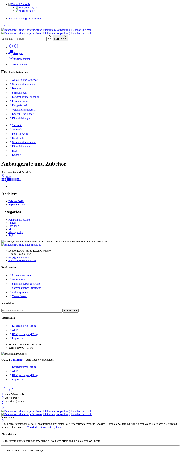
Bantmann (17, 359)
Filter (8, 176)
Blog (14, 150)
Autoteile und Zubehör (24, 79)
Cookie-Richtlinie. (37, 427)
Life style (13, 225)
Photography (15, 232)
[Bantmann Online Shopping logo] (21, 244)
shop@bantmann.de (19, 257)
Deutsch (25, 4)
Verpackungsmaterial (23, 109)
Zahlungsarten (20, 292)
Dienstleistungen (21, 118)
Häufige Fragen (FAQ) (25, 334)
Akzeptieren (55, 427)
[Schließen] (3, 394)
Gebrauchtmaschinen (24, 84)
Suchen (58, 39)
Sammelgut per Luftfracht (26, 287)
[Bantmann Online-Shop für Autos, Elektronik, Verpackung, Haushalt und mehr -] (46, 31)
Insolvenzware (20, 101)
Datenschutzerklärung (24, 325)
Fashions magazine (19, 219)
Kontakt (16, 154)
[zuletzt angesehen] (11, 391)
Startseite (17, 125)
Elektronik (18, 137)
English (31, 10)
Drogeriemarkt (20, 105)
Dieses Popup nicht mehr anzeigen (25, 450)
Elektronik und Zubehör (25, 96)
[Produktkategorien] (10, 47)
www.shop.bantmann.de (22, 260)
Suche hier (7, 38)
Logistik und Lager (22, 113)
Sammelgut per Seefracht (26, 283)
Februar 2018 (16, 201)
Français (32, 7)
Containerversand (22, 275)
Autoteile (17, 129)
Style (11, 235)
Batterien (17, 88)
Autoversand (19, 279)
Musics (12, 229)
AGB (15, 329)
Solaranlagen (19, 92)
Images (12, 222)
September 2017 (17, 204)
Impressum (18, 338)
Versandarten (19, 296)
